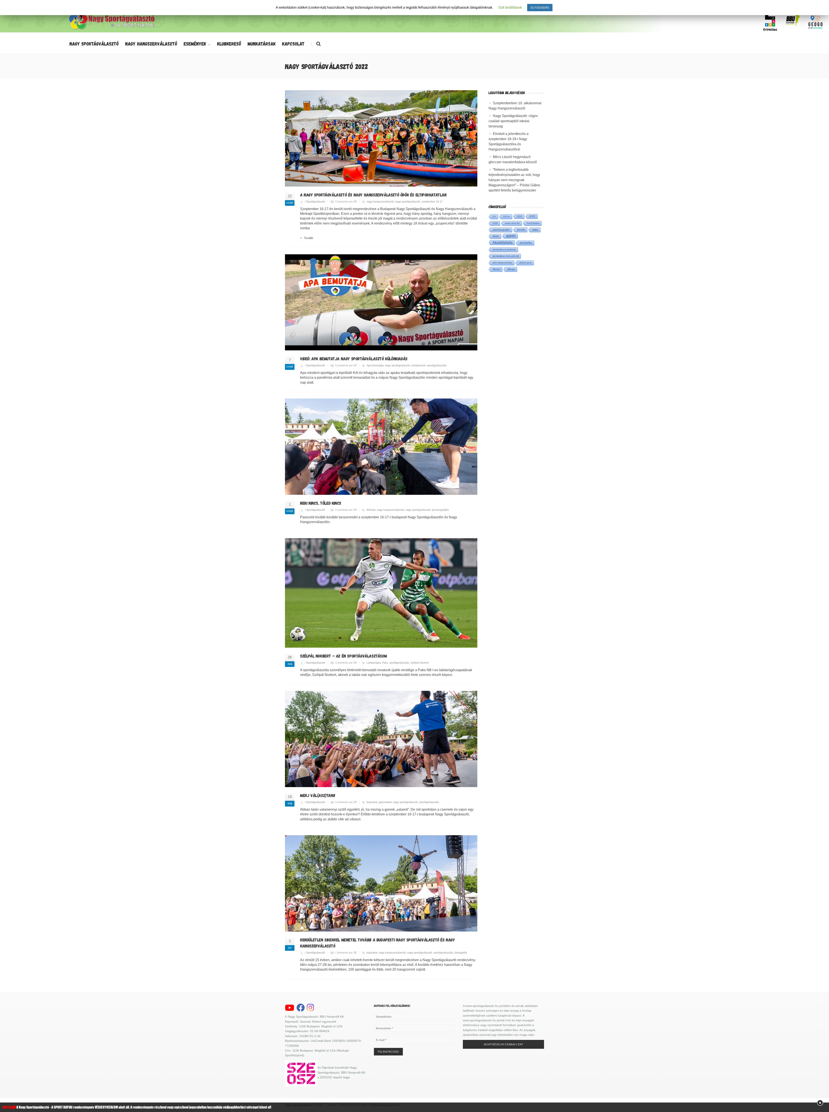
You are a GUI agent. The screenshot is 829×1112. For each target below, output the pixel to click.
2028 (495, 223)
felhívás (371, 509)
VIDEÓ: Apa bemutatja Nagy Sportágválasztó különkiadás (354, 358)
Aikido (496, 236)
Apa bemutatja (375, 365)
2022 (532, 216)
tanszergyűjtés (440, 509)
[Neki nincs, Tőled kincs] (381, 447)
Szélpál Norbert (419, 662)
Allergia (511, 269)
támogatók (461, 952)
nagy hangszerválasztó (380, 201)
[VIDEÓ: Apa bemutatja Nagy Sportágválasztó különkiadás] (381, 302)
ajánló (511, 236)
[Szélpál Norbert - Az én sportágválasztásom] (381, 593)
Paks (385, 662)
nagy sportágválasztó (407, 201)
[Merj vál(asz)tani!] (381, 739)
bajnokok (372, 802)
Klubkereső (229, 43)
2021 (519, 216)
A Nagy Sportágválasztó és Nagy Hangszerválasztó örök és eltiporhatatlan (373, 194)
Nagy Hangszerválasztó (151, 43)
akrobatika (526, 242)
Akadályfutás (503, 242)
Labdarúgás (374, 662)
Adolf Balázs (533, 223)
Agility (535, 229)
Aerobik (521, 229)
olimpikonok (418, 365)
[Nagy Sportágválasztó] (112, 29)
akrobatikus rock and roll (506, 256)
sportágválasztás (437, 365)
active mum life (512, 223)
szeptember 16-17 (432, 201)
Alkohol (496, 269)
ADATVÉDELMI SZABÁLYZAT (503, 1044)
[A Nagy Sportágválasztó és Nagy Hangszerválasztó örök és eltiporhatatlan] (381, 138)
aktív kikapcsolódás (502, 262)
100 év (506, 216)
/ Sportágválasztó (315, 201)
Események (195, 43)
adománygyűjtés (501, 229)
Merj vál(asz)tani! (317, 795)
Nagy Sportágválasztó (94, 43)
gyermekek (385, 802)
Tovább (308, 238)
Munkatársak (262, 43)
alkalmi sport (525, 262)
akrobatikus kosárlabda (504, 249)
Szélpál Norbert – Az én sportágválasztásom (343, 655)
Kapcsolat (293, 43)
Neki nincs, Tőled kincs (320, 503)
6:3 (494, 216)
